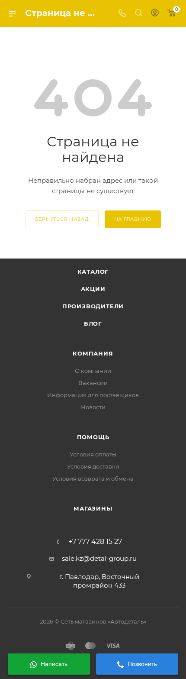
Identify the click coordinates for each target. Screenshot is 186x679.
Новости (93, 407)
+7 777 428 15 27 (95, 541)
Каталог (93, 271)
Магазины (93, 508)
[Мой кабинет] (155, 14)
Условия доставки (93, 466)
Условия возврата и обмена (93, 478)
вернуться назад (62, 219)
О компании (93, 370)
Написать (53, 663)
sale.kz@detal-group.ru (99, 558)
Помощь (93, 436)
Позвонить (141, 663)
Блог (93, 323)
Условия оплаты (93, 454)
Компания (93, 353)
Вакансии (93, 382)
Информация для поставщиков (93, 394)
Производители (93, 306)
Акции (93, 288)
